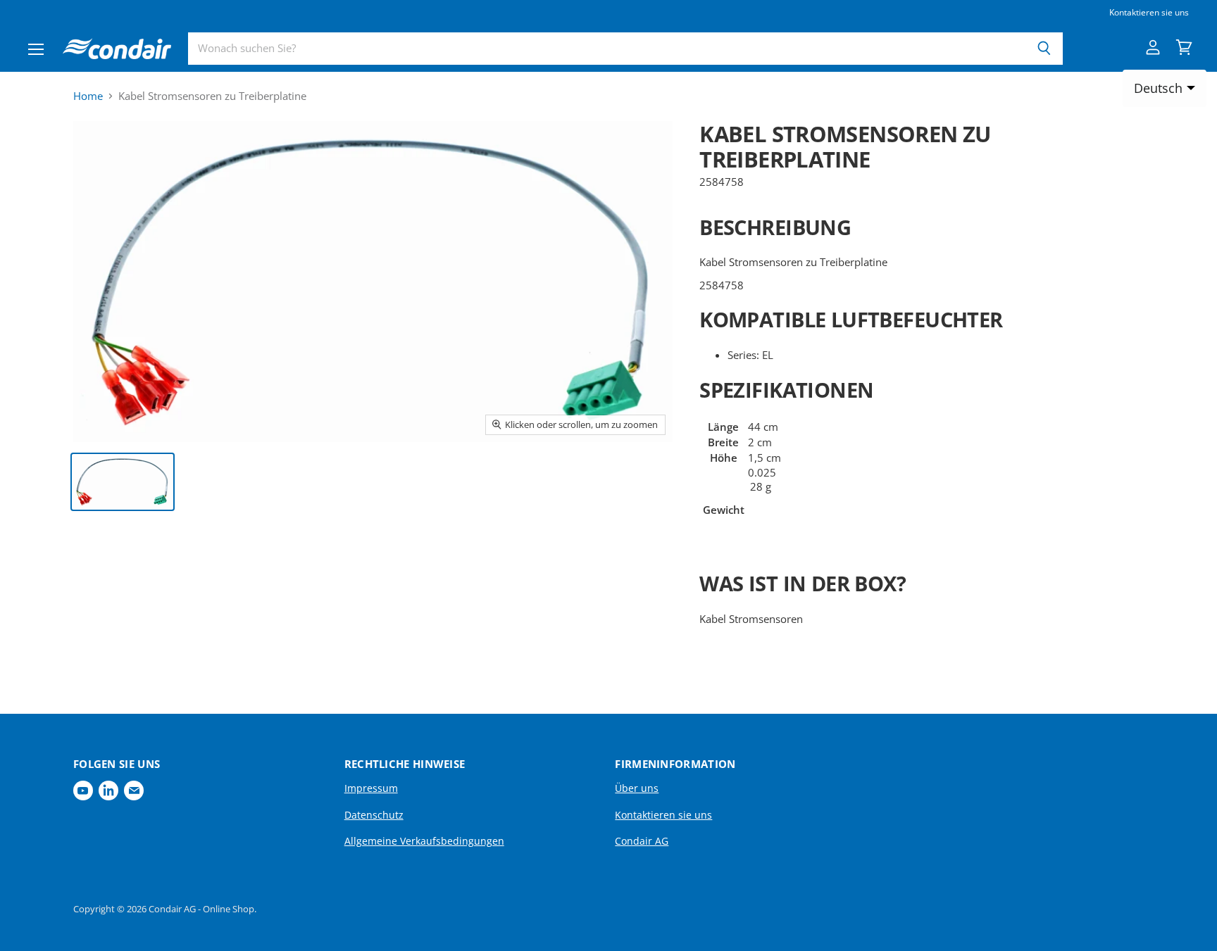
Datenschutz (374, 814)
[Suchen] (1044, 48)
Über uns (637, 788)
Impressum (371, 788)
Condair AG (641, 841)
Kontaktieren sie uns (1149, 13)
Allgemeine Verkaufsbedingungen (424, 841)
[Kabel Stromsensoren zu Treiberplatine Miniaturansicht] (122, 482)
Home (88, 96)
